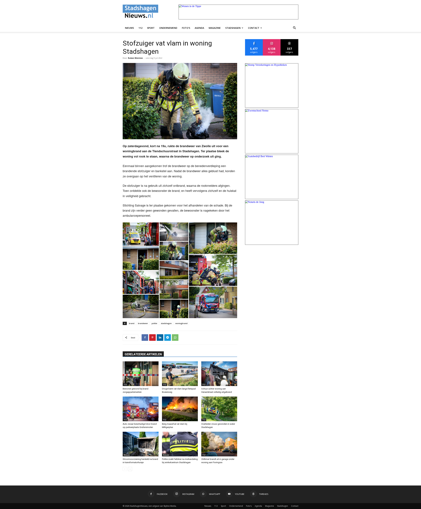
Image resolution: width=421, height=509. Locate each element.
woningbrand (181, 323)
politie (154, 323)
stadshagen (166, 323)
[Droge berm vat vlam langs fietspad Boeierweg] (180, 373)
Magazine (215, 27)
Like (254, 40)
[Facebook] (145, 337)
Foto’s (186, 27)
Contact (253, 27)
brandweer (143, 323)
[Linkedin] (160, 337)
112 (140, 27)
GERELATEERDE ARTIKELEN (143, 354)
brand (131, 323)
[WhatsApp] (175, 337)
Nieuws (129, 27)
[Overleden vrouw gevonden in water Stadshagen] (219, 409)
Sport (151, 27)
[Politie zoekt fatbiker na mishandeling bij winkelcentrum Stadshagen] (180, 444)
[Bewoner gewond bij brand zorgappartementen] (141, 373)
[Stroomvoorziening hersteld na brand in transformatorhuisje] (141, 444)
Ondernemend (168, 27)
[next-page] (130, 469)
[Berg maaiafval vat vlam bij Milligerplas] (180, 409)
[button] (294, 28)
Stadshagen (233, 27)
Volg (271, 40)
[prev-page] (125, 469)
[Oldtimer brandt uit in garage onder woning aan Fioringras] (219, 444)
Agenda (199, 27)
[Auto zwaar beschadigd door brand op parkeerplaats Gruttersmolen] (141, 409)
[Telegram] (167, 337)
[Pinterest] (152, 337)
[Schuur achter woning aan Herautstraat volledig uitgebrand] (219, 373)
